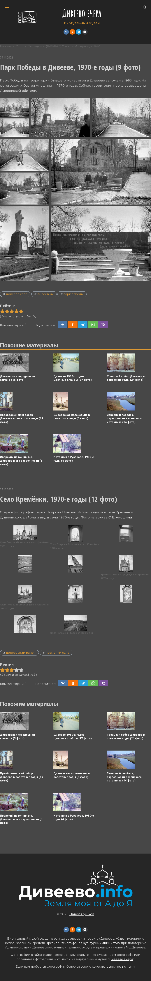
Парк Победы (73, 294)
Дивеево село (16, 294)
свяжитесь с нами (121, 966)
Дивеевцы (45, 294)
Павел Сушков (81, 914)
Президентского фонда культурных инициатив (83, 943)
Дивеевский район (21, 652)
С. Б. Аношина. (120, 517)
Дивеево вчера (82, 13)
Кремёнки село (57, 652)
